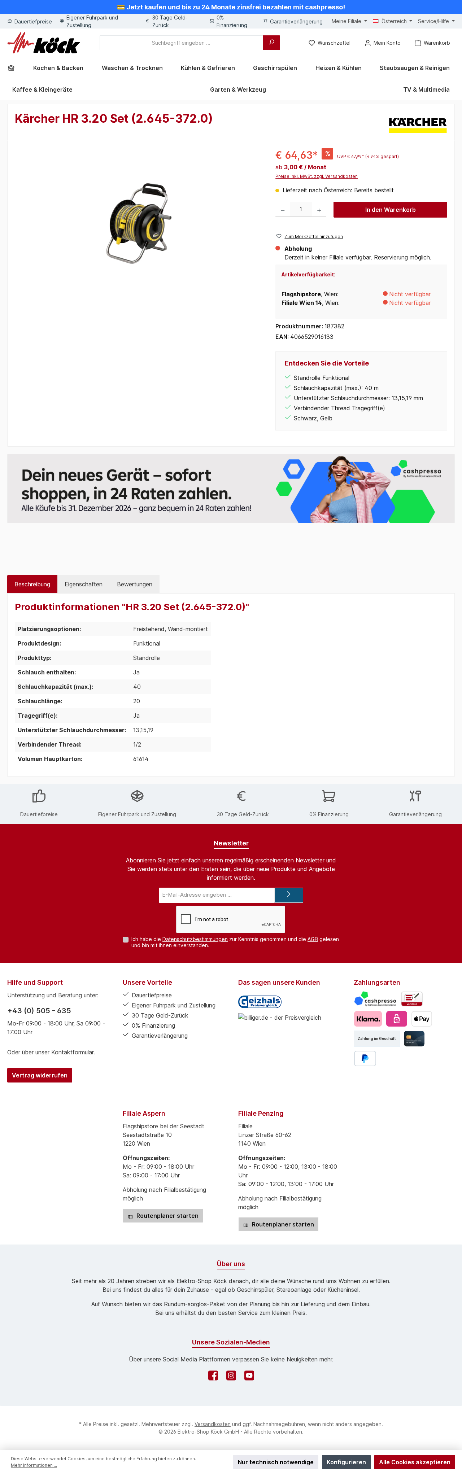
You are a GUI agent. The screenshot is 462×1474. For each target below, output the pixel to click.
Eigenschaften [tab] (84, 584)
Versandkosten (213, 1424)
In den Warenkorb (390, 209)
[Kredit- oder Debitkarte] (414, 1039)
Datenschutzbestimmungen (195, 939)
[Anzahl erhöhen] (319, 209)
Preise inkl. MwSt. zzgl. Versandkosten (316, 176)
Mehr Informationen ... (34, 1465)
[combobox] (181, 42)
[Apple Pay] (421, 1019)
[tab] (32, 584)
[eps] (396, 1019)
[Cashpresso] (375, 999)
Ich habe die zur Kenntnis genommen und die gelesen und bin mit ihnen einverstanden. (235, 942)
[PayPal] (365, 1058)
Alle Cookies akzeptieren (414, 1462)
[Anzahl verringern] (282, 209)
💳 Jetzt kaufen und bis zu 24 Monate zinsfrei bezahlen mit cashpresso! (231, 7)
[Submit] (288, 895)
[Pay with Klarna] (368, 1019)
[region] (138, 225)
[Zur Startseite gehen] (43, 42)
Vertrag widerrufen (39, 1075)
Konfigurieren (346, 1462)
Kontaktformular (72, 1052)
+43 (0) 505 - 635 (39, 1010)
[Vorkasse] (411, 999)
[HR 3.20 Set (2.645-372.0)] (138, 225)
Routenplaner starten (167, 1215)
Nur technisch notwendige (276, 1462)
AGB (313, 939)
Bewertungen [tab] (134, 584)
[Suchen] (271, 42)
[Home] (13, 68)
